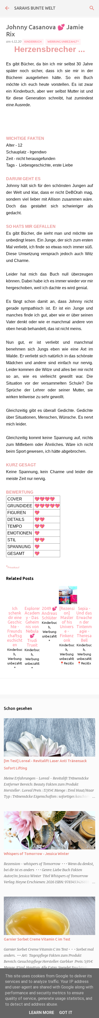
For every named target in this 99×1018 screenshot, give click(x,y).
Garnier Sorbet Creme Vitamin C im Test (37, 939)
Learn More (41, 1012)
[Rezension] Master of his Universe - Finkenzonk (67, 624)
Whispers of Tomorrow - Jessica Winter (36, 854)
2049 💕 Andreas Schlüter (49, 613)
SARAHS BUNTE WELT (35, 8)
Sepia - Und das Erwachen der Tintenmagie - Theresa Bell (84, 624)
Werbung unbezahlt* (63, 41)
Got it (65, 1012)
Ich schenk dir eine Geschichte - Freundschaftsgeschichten (14, 626)
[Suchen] (92, 8)
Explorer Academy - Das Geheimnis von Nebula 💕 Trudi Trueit (32, 626)
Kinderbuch (33, 41)
